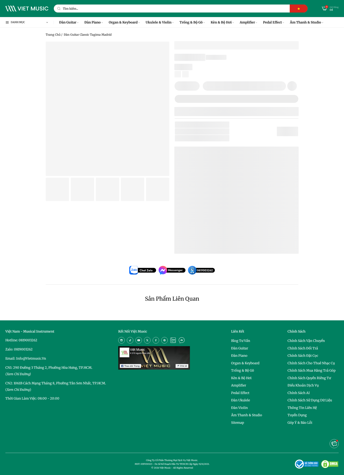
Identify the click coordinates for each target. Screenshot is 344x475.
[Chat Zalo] (173, 340)
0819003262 (28, 340)
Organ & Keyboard (245, 363)
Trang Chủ (53, 34)
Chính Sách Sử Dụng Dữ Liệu (310, 400)
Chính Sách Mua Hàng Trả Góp (312, 370)
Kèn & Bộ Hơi (241, 378)
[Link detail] (121, 340)
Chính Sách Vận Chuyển (306, 341)
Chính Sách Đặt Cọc (303, 356)
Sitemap (237, 423)
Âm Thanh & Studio (246, 415)
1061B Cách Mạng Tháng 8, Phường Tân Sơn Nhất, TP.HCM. (60, 383)
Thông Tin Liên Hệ (302, 408)
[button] (292, 86)
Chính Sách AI (299, 393)
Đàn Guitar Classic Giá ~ (211, 240)
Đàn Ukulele (240, 400)
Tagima (203, 131)
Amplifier (238, 385)
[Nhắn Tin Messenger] (181, 340)
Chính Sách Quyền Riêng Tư (309, 378)
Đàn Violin (239, 408)
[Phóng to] (162, 48)
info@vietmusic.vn (31, 358)
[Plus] (195, 86)
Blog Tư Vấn (240, 341)
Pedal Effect (240, 393)
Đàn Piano (239, 356)
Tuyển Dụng (297, 415)
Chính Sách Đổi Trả (303, 348)
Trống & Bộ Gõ (242, 370)
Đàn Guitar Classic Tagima (204, 234)
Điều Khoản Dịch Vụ (303, 385)
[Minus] (179, 86)
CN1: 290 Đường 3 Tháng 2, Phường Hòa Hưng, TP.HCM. (48, 368)
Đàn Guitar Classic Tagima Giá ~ (218, 245)
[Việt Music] (26, 9)
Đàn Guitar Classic (214, 138)
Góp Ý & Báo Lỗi (300, 423)
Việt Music (204, 210)
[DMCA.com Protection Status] (330, 464)
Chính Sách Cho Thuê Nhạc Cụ (311, 363)
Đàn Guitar (239, 348)
